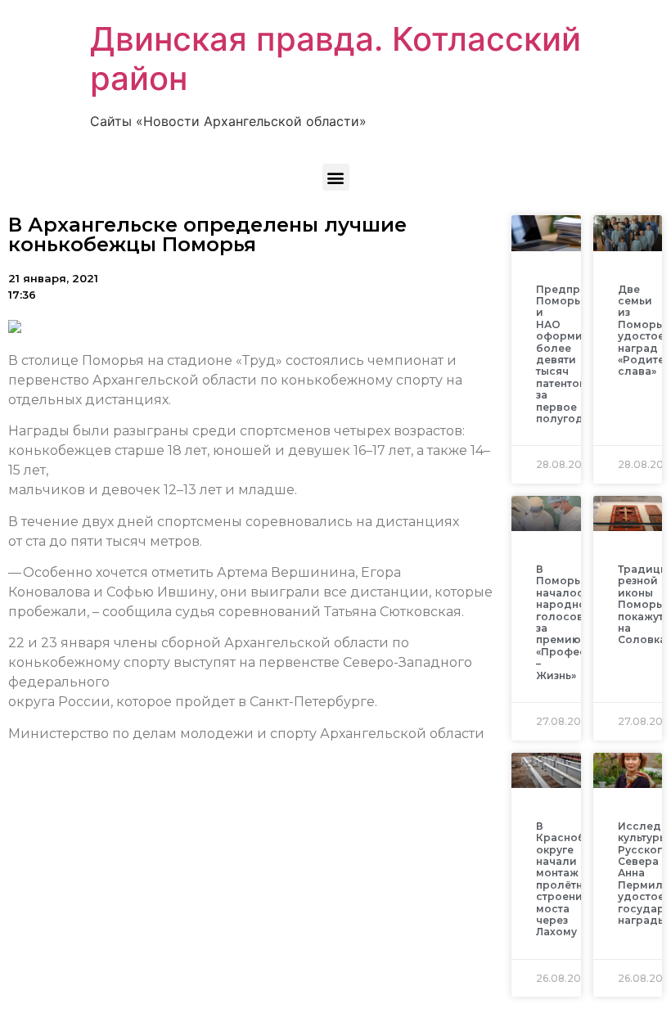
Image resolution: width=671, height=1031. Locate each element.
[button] (335, 177)
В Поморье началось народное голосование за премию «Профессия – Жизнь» (573, 622)
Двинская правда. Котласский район (335, 58)
